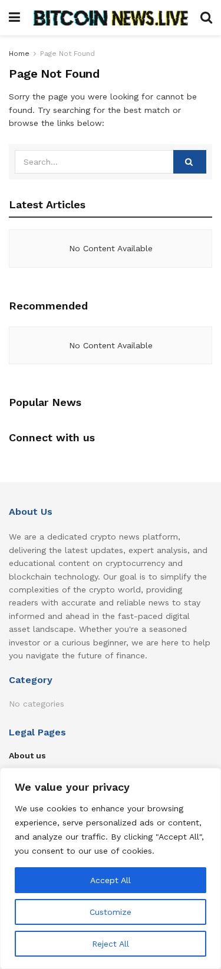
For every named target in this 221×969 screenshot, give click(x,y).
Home (19, 53)
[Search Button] (206, 17)
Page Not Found (67, 53)
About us (27, 755)
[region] (110, 868)
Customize (110, 912)
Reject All (110, 943)
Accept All (110, 880)
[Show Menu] (14, 17)
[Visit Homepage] (110, 17)
